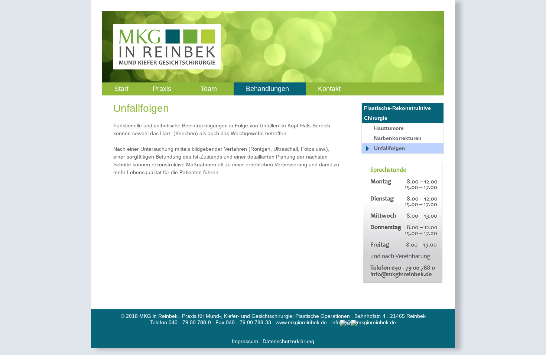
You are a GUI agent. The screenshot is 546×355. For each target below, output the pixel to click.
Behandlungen (267, 88)
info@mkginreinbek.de (363, 322)
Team (209, 88)
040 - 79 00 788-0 (190, 322)
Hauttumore (389, 128)
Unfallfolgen (389, 148)
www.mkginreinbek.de (301, 322)
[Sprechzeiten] (403, 222)
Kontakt (329, 88)
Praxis (162, 88)
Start (121, 88)
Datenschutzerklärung (288, 341)
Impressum (245, 341)
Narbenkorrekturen (398, 138)
